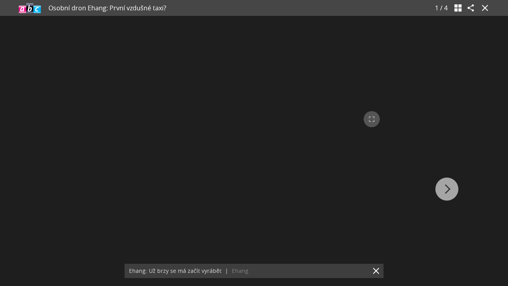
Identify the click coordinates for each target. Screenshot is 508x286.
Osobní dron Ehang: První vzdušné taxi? (107, 8)
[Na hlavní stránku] (30, 8)
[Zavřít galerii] (483, 8)
